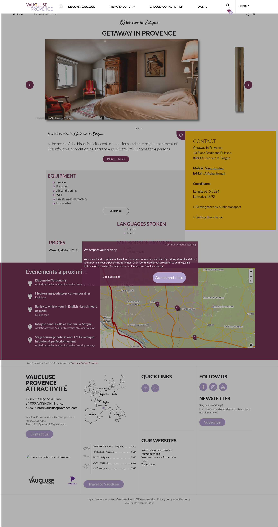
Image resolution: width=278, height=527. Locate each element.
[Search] (229, 4)
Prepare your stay (122, 6)
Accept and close (169, 277)
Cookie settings (111, 276)
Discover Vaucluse (81, 6)
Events (202, 6)
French (243, 5)
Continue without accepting (180, 244)
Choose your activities (166, 6)
